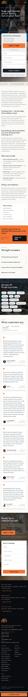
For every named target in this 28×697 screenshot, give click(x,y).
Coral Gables (21, 293)
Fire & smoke (4, 670)
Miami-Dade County (6, 584)
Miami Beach (11, 293)
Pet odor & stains (14, 214)
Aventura (5, 296)
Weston (12, 303)
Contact (17, 656)
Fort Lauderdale (14, 299)
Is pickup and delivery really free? (10, 262)
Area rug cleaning (5, 656)
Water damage (5, 666)
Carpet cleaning (14, 208)
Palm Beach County (6, 606)
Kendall (17, 296)
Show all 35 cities (7, 590)
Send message (14, 571)
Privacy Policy (4, 678)
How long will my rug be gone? (9, 257)
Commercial (4, 662)
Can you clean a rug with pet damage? (12, 267)
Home (2, 7)
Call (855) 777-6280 (14, 694)
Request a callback (14, 70)
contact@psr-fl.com (20, 537)
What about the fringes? (8, 272)
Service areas (18, 654)
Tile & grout (14, 212)
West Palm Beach (7, 310)
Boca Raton (14, 306)
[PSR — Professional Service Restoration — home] (4, 2)
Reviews (17, 652)
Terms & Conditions (6, 676)
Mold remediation (5, 668)
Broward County (5, 595)
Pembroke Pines (21, 303)
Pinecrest (5, 299)
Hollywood (5, 303)
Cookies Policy (4, 680)
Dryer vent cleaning (14, 218)
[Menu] (25, 2)
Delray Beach (17, 310)
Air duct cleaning (14, 216)
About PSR (17, 648)
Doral (11, 296)
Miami (4, 293)
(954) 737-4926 (10, 537)
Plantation (5, 306)
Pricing (16, 650)
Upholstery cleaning (14, 210)
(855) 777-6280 (14, 46)
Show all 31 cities (7, 601)
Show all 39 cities (7, 611)
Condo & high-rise (5, 664)
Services (7, 7)
